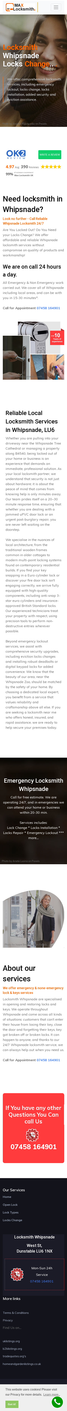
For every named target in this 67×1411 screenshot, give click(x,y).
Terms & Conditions (16, 1313)
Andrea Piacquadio (24, 123)
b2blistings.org (12, 1348)
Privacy (8, 1320)
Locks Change (12, 1220)
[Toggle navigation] (56, 7)
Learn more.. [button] (51, 1394)
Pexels (43, 123)
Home (7, 1197)
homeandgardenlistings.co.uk (22, 1364)
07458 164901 (48, 308)
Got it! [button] (12, 1404)
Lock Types (10, 1212)
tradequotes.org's (14, 1356)
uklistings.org (11, 1341)
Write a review (50, 154)
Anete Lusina (23, 376)
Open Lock (10, 1205)
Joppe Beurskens (25, 944)
